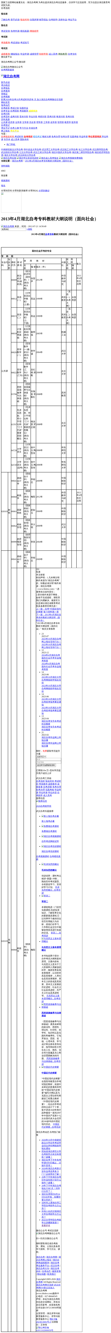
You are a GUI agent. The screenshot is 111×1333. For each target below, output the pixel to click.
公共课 (4, 122)
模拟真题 (24, 31)
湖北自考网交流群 (44, 1285)
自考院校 (14, 111)
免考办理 (55, 136)
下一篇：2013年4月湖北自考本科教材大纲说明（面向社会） (48, 617)
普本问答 (23, 116)
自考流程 (40, 781)
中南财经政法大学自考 (12, 149)
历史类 (32, 122)
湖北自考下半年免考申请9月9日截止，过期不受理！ (51, 1163)
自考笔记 (5, 125)
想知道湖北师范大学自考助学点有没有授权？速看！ (51, 1154)
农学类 (53, 122)
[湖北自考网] (10, 76)
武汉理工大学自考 (50, 149)
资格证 (4, 94)
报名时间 (24, 19)
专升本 (7, 139)
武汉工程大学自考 (42, 152)
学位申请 (43, 792)
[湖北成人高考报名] (48, 158)
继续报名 (15, 54)
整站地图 (41, 1274)
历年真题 (5, 119)
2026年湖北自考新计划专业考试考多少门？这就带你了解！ (51, 1171)
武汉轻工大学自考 (69, 149)
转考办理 (65, 136)
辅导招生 (43, 19)
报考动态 (5, 105)
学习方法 (23, 128)
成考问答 (14, 116)
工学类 (46, 122)
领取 (29, 229)
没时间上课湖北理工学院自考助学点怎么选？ (51, 1206)
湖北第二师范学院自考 (83, 152)
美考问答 (70, 116)
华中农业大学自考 (32, 149)
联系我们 (51, 1274)
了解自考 (5, 19)
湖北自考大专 (42, 1268)
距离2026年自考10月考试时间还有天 (19, 99)
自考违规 (47, 787)
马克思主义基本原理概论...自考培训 (51, 999)
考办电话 (5, 85)
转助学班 (43, 54)
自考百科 (5, 116)
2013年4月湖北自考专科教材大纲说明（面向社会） (49, 161)
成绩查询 (5, 54)
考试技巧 (24, 42)
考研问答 (42, 116)
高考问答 (51, 116)
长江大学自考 (85, 149)
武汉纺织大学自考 (9, 152)
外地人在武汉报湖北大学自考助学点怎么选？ (51, 1214)
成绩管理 (34, 54)
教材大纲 (46, 136)
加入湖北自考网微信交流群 (50, 99)
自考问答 (5, 114)
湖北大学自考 (10, 155)
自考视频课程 (42, 856)
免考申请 (15, 31)
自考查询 (5, 91)
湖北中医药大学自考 (61, 152)
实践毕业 (23, 108)
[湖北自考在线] (8, 158)
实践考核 (74, 136)
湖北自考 (40, 1257)
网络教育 (62, 54)
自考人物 (14, 128)
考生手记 (5, 128)
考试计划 (14, 108)
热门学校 (10, 144)
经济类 (11, 122)
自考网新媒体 (7, 70)
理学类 (39, 122)
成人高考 (53, 54)
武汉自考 (55, 1265)
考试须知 (15, 42)
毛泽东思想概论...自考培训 (51, 890)
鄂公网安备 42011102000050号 (44, 1327)
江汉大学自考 (25, 152)
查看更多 (46, 1225)
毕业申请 (24, 54)
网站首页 (5, 102)
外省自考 (33, 128)
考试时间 (19, 136)
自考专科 (72, 54)
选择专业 (62, 19)
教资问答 (60, 116)
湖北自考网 (17, 161)
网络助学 (34, 31)
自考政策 (5, 108)
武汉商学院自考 (100, 149)
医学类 (74, 122)
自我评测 (34, 19)
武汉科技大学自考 (26, 155)
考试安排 (5, 31)
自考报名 (5, 88)
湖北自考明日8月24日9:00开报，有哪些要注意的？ (51, 1197)
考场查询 (5, 42)
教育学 (67, 122)
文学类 (25, 122)
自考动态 (46, 1271)
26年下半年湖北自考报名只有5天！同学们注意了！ (51, 1188)
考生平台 (72, 19)
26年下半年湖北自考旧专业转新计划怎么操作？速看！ (51, 1180)
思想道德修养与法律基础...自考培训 (51, 1061)
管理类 (60, 122)
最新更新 (56, 1271)
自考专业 (5, 111)
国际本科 (24, 139)
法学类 (18, 122)
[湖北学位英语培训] (27, 158)
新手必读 (15, 19)
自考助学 (53, 19)
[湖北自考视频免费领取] (71, 158)
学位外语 (52, 792)
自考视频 (5, 96)
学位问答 (33, 116)
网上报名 (5, 131)
